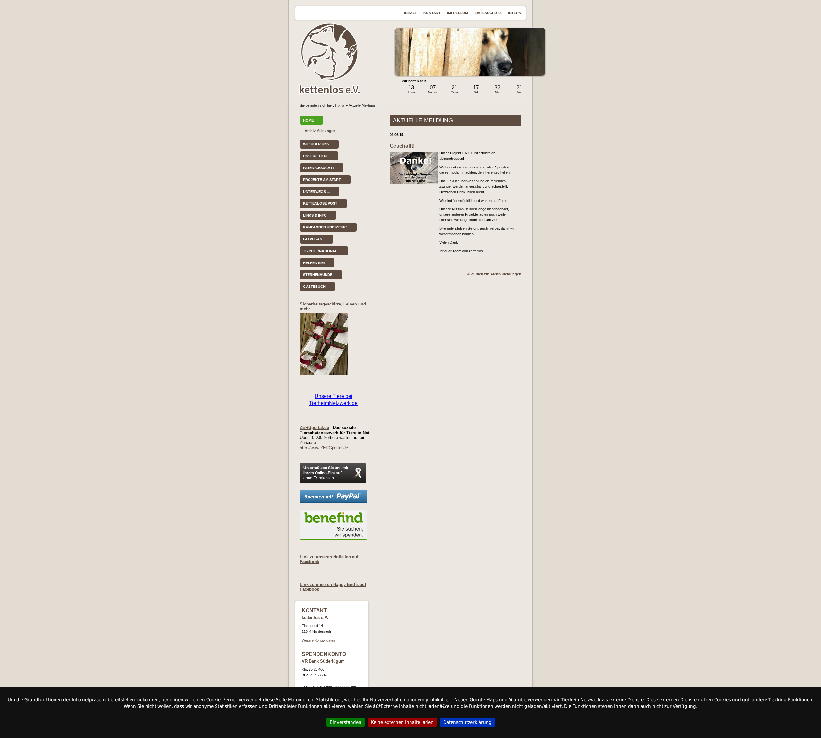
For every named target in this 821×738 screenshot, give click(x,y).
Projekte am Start (322, 180)
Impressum (458, 13)
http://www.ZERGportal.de (324, 447)
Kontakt (432, 13)
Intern (514, 13)
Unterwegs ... (316, 191)
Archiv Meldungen (320, 131)
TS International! (321, 251)
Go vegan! (313, 239)
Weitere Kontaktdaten (318, 640)
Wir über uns (316, 144)
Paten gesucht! (318, 168)
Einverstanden (345, 722)
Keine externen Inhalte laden (402, 722)
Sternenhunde (317, 275)
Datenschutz (488, 13)
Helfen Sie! (314, 263)
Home (339, 105)
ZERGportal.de (314, 427)
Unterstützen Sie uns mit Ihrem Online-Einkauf (325, 473)
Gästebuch (314, 286)
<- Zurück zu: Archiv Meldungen (494, 274)
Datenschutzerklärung (467, 722)
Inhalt (410, 13)
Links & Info (315, 215)
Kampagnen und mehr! (325, 227)
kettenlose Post (320, 203)
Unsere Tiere (316, 156)
